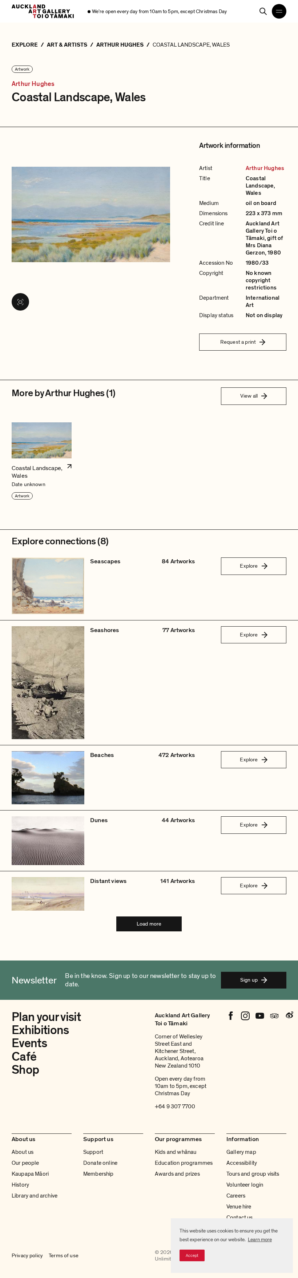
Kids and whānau (175, 1152)
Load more (149, 923)
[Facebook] (230, 1015)
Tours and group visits (252, 1174)
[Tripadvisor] (274, 1015)
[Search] (263, 11)
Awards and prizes (177, 1174)
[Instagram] (245, 1015)
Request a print (238, 342)
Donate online (100, 1163)
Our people (25, 1163)
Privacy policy (27, 1256)
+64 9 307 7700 (175, 1107)
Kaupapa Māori (30, 1174)
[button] (42, 461)
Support (93, 1152)
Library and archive (34, 1196)
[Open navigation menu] (279, 11)
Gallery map (241, 1152)
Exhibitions (40, 1030)
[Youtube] (259, 1015)
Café (24, 1057)
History (20, 1185)
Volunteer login (244, 1185)
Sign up (249, 979)
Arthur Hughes (33, 84)
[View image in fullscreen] (20, 302)
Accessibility (241, 1163)
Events (29, 1043)
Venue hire (238, 1207)
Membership (98, 1174)
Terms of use (63, 1256)
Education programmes (184, 1163)
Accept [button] (192, 1255)
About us (22, 1152)
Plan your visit (46, 1017)
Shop (25, 1070)
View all (249, 395)
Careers (235, 1196)
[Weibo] (289, 1015)
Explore (249, 565)
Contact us (239, 1218)
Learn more (260, 1239)
